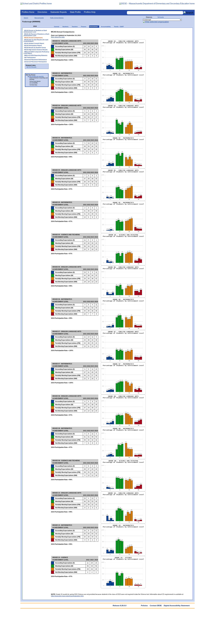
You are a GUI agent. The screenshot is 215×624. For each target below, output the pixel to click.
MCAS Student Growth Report (34, 43)
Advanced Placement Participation (35, 61)
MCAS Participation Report (33, 45)
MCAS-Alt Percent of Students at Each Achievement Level (36, 34)
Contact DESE (156, 605)
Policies (144, 605)
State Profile (75, 12)
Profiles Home (28, 12)
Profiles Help (89, 12)
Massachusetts (39, 17)
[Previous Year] (31, 26)
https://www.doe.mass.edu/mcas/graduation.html (67, 596)
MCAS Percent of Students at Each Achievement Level (35, 31)
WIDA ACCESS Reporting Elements (35, 55)
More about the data (58, 37)
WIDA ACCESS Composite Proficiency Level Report (36, 52)
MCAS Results (31, 67)
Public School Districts (57, 17)
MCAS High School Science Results (36, 49)
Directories (42, 12)
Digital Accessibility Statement (177, 605)
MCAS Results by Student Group (35, 47)
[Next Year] (40, 26)
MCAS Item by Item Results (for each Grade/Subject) (36, 40)
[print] (175, 31)
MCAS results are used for (36, 76)
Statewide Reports (58, 12)
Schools (161, 17)
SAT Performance (30, 57)
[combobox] (155, 12)
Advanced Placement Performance (35, 59)
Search (26, 17)
